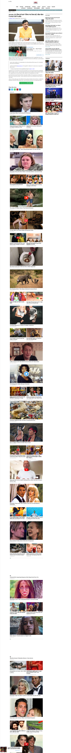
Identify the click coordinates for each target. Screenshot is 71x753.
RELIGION (53, 6)
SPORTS (38, 6)
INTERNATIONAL (27, 6)
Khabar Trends (12, 18)
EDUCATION (48, 8)
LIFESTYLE (44, 6)
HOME (17, 6)
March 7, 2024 (32, 68)
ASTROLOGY (23, 8)
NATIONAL (21, 6)
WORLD (43, 8)
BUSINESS (34, 6)
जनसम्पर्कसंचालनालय (29, 8)
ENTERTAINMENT (37, 8)
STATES (48, 6)
